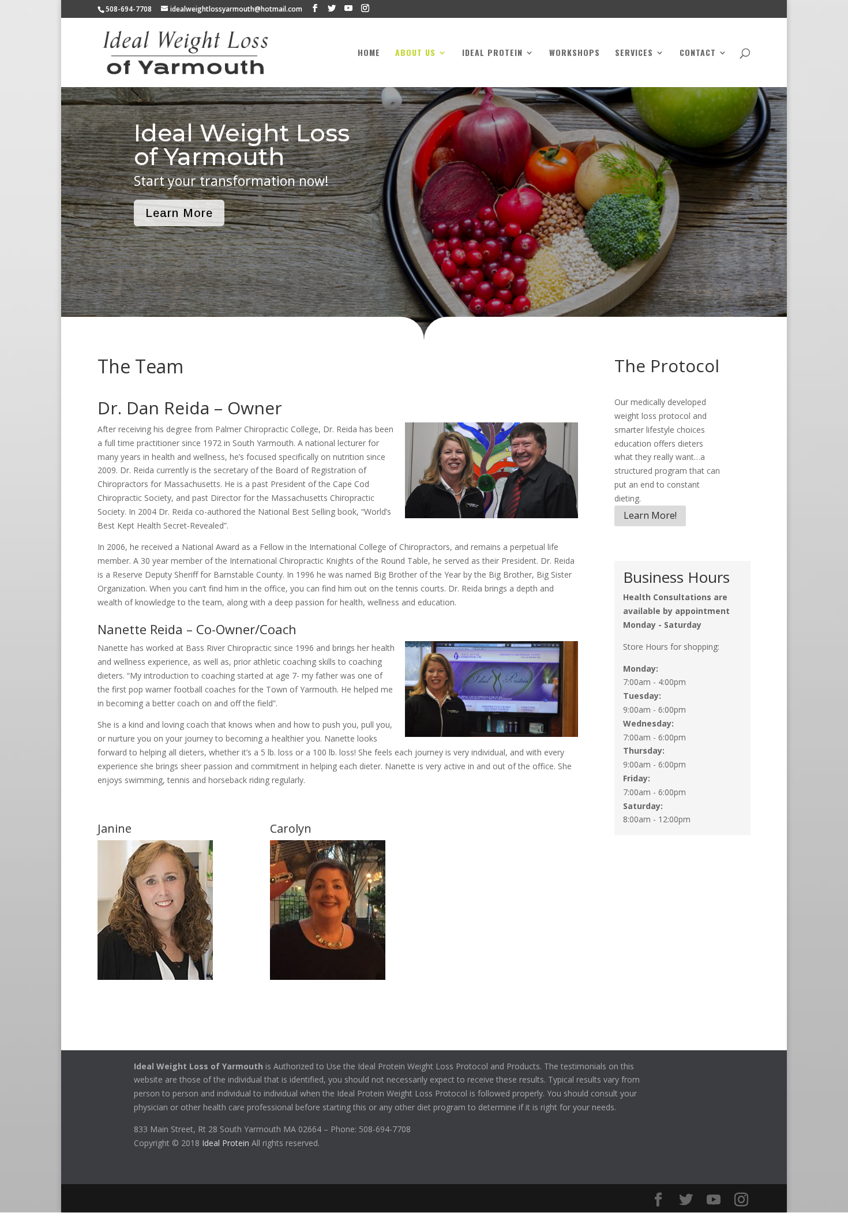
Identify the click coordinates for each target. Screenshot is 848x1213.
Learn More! (650, 515)
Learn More (179, 213)
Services (634, 53)
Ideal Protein (492, 53)
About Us (415, 53)
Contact (698, 53)
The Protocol (666, 365)
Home (369, 53)
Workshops (574, 53)
